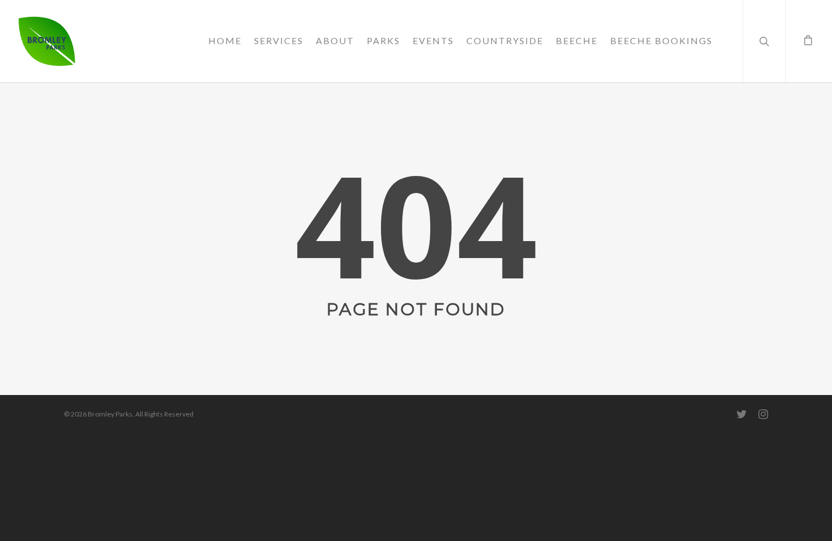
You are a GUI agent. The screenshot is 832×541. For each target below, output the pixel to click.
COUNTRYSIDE (504, 40)
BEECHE (577, 40)
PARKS (383, 40)
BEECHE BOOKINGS (661, 40)
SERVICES (278, 40)
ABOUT (335, 40)
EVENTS (433, 40)
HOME (225, 40)
